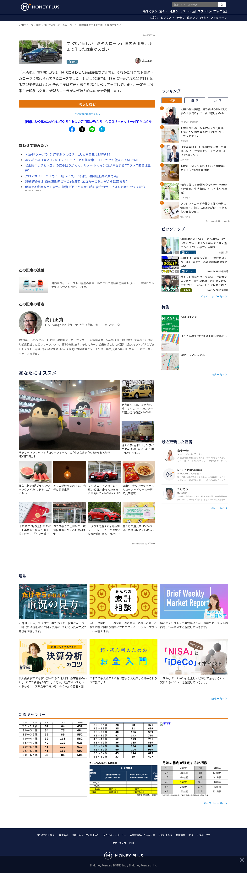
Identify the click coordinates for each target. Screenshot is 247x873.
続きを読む (87, 103)
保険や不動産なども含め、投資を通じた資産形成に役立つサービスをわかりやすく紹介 (85, 186)
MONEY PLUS (26, 25)
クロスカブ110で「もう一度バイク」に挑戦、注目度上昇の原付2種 (71, 176)
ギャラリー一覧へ (214, 803)
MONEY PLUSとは (46, 835)
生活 (153, 17)
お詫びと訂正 (203, 835)
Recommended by (139, 543)
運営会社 (63, 835)
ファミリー (217, 17)
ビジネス (166, 17)
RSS (191, 835)
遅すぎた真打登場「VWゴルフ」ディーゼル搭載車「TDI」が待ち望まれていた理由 (82, 159)
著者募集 (180, 835)
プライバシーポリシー (114, 835)
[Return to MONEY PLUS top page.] (40, 7)
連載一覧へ (218, 698)
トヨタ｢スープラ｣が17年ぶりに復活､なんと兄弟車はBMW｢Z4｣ (68, 154)
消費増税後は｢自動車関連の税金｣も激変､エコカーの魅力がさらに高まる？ (76, 181)
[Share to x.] (82, 129)
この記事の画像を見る (86, 114)
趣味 (203, 17)
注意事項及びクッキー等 (142, 835)
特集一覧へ (218, 374)
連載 (162, 11)
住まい (191, 17)
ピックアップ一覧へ (213, 296)
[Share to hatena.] (102, 129)
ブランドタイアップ (212, 11)
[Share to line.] (92, 129)
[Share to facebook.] (72, 129)
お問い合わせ (165, 835)
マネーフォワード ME (123, 842)
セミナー (187, 11)
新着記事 (148, 11)
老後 (179, 17)
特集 (172, 11)
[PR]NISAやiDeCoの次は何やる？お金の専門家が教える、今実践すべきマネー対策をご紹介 (88, 121)
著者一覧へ (218, 508)
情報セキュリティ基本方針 (85, 835)
